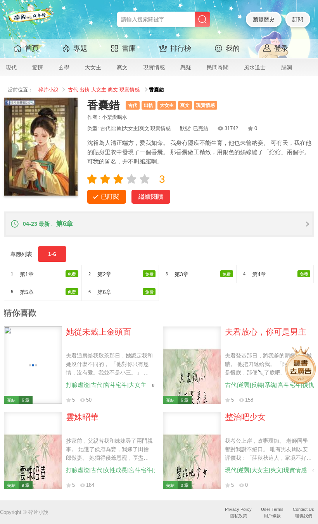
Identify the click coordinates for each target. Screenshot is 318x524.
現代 (11, 67)
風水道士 (255, 67)
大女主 (93, 67)
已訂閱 (110, 196)
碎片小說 (48, 90)
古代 (73, 90)
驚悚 (37, 67)
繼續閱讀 (150, 196)
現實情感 (154, 67)
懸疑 (185, 67)
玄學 (64, 67)
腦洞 (286, 67)
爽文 (122, 67)
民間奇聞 (217, 67)
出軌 (85, 90)
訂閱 (297, 19)
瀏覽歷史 (264, 19)
